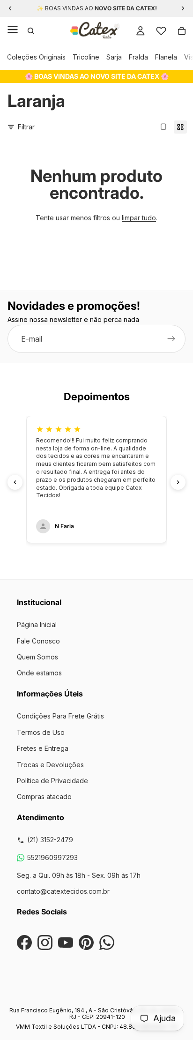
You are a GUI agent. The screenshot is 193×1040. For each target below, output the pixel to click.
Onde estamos (39, 673)
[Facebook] (24, 942)
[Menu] (12, 31)
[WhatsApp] (106, 942)
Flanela (166, 57)
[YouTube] (65, 942)
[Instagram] (44, 942)
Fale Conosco (38, 641)
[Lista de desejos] (161, 31)
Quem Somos (37, 657)
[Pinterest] (86, 942)
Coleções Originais (36, 57)
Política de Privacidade (52, 781)
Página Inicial (37, 624)
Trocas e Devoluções (50, 765)
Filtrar (26, 127)
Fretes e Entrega (42, 748)
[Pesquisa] (31, 31)
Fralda (138, 57)
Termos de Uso (41, 732)
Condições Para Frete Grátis (60, 716)
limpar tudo (139, 218)
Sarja (114, 57)
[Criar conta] (171, 339)
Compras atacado (44, 797)
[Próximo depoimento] (178, 482)
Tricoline (86, 57)
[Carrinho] (181, 31)
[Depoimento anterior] (14, 482)
